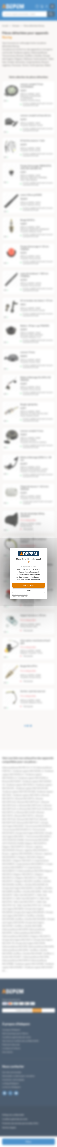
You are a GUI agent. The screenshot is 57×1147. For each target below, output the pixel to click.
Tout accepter (28, 585)
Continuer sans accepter (20, 595)
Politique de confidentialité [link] (20, 596)
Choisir (28, 590)
